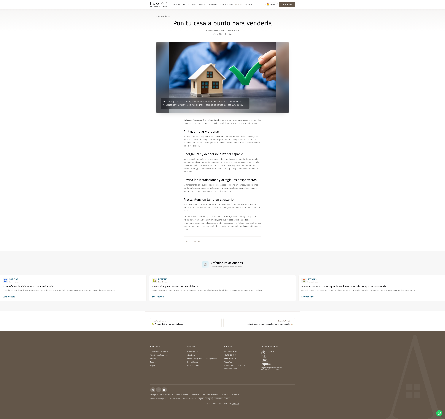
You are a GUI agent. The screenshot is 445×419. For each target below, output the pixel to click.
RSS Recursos (236, 395)
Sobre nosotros (226, 4)
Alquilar (186, 4)
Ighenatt (235, 403)
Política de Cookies (213, 395)
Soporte (153, 366)
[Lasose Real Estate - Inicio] (158, 4)
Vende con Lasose (199, 4)
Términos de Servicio (198, 395)
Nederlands (218, 399)
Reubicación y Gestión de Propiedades (202, 359)
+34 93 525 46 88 (230, 355)
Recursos (153, 362)
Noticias (238, 4)
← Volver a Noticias (163, 16)
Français (209, 399)
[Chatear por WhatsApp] (439, 413)
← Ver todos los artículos (193, 242)
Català (227, 399)
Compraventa (192, 351)
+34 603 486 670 (230, 359)
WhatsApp (228, 362)
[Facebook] (158, 389)
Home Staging (192, 362)
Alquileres (191, 355)
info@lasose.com (231, 351)
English (201, 399)
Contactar (287, 4)
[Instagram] (152, 389)
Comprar (176, 4)
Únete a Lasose (250, 4)
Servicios (212, 4)
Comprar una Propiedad (159, 351)
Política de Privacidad (182, 395)
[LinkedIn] (164, 389)
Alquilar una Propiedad (159, 355)
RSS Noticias (225, 395)
